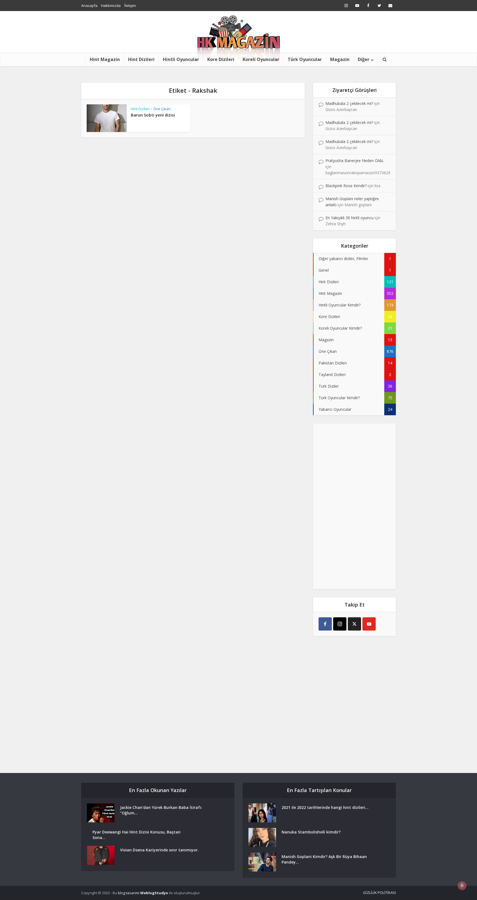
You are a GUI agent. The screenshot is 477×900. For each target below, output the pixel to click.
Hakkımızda (111, 5)
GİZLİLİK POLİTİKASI (379, 892)
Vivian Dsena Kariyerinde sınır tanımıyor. (159, 850)
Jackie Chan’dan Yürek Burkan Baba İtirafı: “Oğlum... (161, 810)
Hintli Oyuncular (181, 59)
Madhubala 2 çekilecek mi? (349, 103)
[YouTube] (369, 624)
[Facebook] (325, 624)
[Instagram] (339, 624)
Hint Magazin (105, 59)
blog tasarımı (128, 892)
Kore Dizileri (220, 59)
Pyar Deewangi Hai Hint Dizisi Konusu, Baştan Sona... (136, 834)
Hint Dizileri (141, 59)
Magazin (339, 59)
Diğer (363, 59)
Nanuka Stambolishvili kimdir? (311, 832)
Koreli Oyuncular (261, 59)
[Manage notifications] (462, 885)
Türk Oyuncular (305, 59)
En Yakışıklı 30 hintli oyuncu (349, 217)
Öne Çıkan (162, 108)
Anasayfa (89, 5)
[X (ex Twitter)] (354, 624)
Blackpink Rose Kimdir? (346, 185)
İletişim (130, 5)
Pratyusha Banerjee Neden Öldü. (354, 160)
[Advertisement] (354, 506)
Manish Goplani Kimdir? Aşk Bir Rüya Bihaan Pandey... (324, 859)
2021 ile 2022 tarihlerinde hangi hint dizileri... (325, 807)
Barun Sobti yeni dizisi (153, 115)
